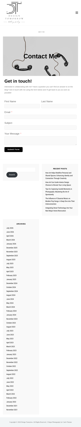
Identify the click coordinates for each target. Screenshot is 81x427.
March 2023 (10, 346)
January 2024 (11, 315)
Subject (8, 123)
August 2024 (10, 295)
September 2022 (12, 370)
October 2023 (11, 323)
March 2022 (10, 394)
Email (7, 112)
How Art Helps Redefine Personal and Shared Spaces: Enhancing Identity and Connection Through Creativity (59, 175)
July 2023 (9, 331)
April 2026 (10, 236)
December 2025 (11, 248)
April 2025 (10, 271)
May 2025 (9, 267)
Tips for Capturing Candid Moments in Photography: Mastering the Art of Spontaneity (58, 192)
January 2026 (11, 244)
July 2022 (9, 378)
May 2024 (9, 303)
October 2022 (11, 366)
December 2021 (11, 406)
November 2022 (11, 362)
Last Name (47, 101)
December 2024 (11, 283)
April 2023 (10, 343)
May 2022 (9, 386)
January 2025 (11, 279)
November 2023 (11, 319)
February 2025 (11, 275)
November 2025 (11, 252)
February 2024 (11, 311)
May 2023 (9, 339)
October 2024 (11, 287)
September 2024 (12, 291)
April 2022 (10, 390)
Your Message (11, 133)
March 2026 (10, 240)
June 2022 (10, 382)
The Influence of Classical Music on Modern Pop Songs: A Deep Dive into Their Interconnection (60, 201)
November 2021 (11, 410)
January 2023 (11, 354)
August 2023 (10, 327)
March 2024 (10, 307)
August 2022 (10, 374)
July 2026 (9, 228)
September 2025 (12, 256)
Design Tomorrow (27, 422)
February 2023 (11, 350)
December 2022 (11, 358)
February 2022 (11, 398)
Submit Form (14, 149)
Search (12, 175)
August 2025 (10, 260)
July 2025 (9, 263)
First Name (10, 101)
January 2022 (11, 402)
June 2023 (10, 335)
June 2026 (10, 232)
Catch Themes (67, 422)
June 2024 (10, 299)
